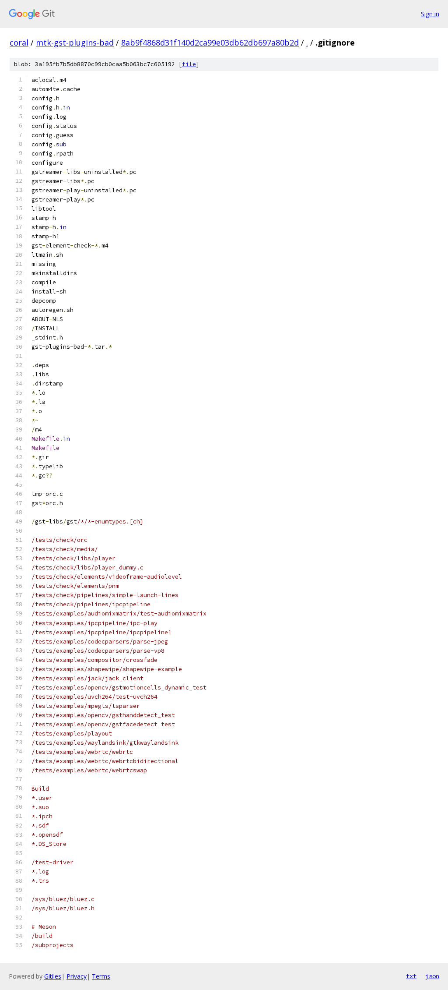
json (432, 976)
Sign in (430, 14)
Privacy (76, 976)
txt (411, 976)
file (189, 64)
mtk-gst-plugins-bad (75, 42)
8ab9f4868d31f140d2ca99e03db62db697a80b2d (210, 42)
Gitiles (52, 976)
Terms (101, 976)
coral (19, 42)
